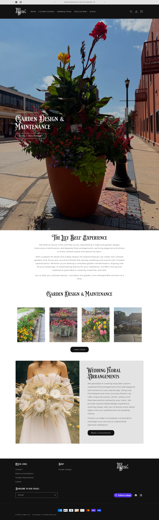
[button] (131, 11)
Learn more (79, 349)
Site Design (37, 514)
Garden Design (65, 469)
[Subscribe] (54, 495)
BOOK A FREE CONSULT (31, 136)
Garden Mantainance (24, 478)
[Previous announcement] (54, 2)
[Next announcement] (104, 2)
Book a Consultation (101, 433)
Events (18, 482)
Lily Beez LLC (25, 514)
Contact (18, 469)
